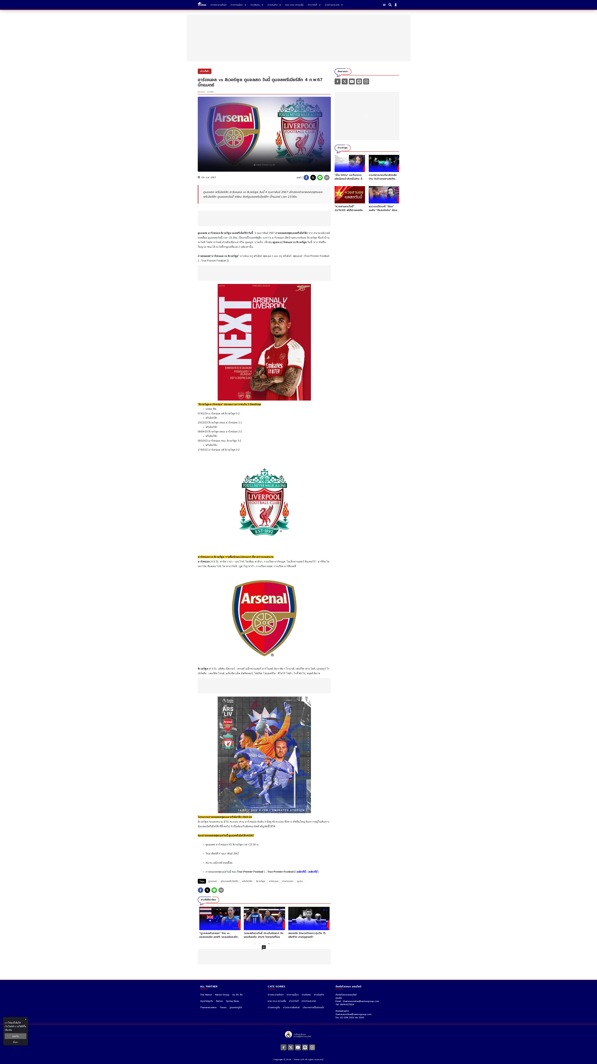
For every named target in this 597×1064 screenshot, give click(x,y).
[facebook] (306, 177)
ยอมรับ (15, 1036)
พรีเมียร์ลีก (247, 881)
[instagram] (366, 81)
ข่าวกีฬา (210, 91)
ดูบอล (300, 881)
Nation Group (222, 994)
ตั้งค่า (15, 1042)
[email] (327, 177)
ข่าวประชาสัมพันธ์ (291, 1007)
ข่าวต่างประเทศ (309, 1001)
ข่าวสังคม (306, 994)
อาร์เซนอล (274, 881)
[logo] (202, 4)
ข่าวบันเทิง (319, 994)
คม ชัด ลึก (237, 994)
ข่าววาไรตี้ (293, 1001)
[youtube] (352, 81)
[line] (320, 177)
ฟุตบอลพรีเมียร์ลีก (230, 881)
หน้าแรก (201, 91)
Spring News (232, 1001)
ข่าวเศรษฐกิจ (274, 1007)
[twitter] (313, 177)
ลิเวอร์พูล (260, 881)
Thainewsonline (208, 1007)
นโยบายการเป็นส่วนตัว (313, 1007)
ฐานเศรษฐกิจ (236, 1007)
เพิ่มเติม (8, 1029)
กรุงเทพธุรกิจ (206, 1001)
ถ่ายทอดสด (287, 881)
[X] (345, 81)
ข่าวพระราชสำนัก (275, 994)
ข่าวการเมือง (293, 994)
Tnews (223, 1007)
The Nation (206, 994)
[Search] (390, 5)
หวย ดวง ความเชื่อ (277, 1001)
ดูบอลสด (212, 881)
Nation (219, 1001)
